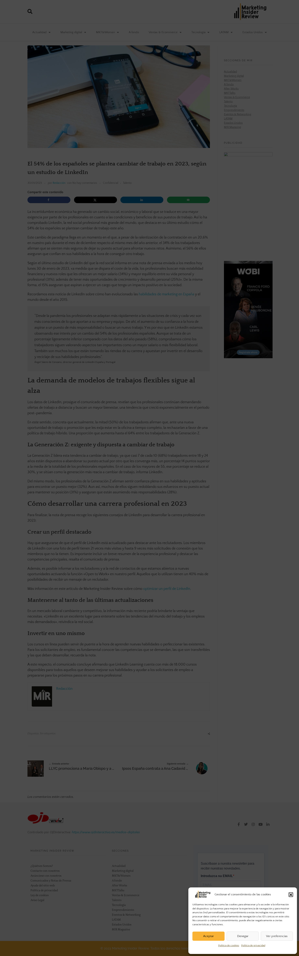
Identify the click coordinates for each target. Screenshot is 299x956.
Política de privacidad (253, 945)
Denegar (242, 936)
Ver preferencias (277, 936)
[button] (291, 894)
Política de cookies (228, 945)
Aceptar (208, 936)
